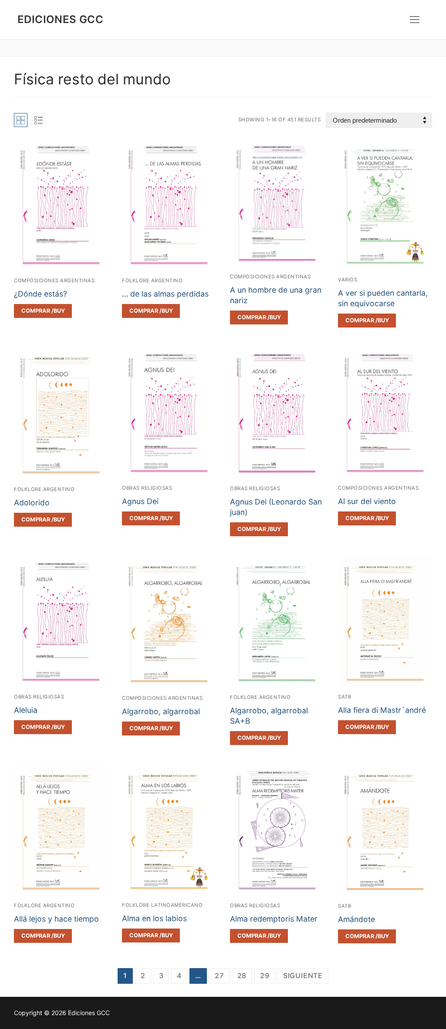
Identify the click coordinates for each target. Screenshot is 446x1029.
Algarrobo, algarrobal (161, 711)
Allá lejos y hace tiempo (56, 918)
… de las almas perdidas (165, 293)
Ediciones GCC (60, 19)
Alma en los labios (154, 918)
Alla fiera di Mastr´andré (382, 710)
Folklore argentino (152, 280)
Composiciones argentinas (54, 280)
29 (265, 975)
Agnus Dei (140, 501)
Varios (347, 280)
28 (242, 975)
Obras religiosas (147, 488)
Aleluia (25, 710)
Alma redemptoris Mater (274, 918)
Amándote (356, 919)
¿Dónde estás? (40, 293)
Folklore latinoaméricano (162, 905)
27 (219, 975)
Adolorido (32, 502)
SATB (344, 697)
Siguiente (303, 975)
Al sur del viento (367, 501)
